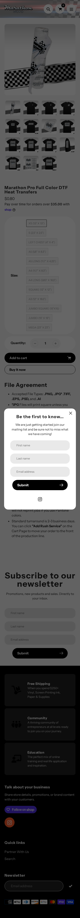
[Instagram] (40, 499)
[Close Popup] (70, 413)
